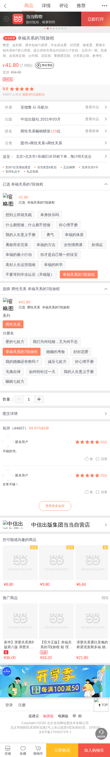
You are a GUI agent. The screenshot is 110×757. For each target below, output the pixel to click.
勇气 (50, 235)
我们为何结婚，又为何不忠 (55, 341)
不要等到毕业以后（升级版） (30, 274)
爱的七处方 (15, 341)
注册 (22, 705)
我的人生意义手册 (21, 235)
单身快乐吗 (49, 215)
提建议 (34, 716)
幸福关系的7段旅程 (79, 274)
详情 (46, 5)
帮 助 (77, 716)
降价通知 (47, 65)
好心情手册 (68, 225)
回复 (104, 459)
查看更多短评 (55, 506)
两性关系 (13, 324)
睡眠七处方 (15, 381)
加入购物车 (94, 750)
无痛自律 (13, 371)
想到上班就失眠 (19, 215)
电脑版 (63, 716)
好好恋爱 (80, 352)
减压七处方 (57, 361)
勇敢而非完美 (17, 245)
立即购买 (62, 750)
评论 (63, 5)
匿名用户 (21, 442)
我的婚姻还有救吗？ (22, 361)
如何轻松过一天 (42, 371)
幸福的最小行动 (19, 254)
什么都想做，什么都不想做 (28, 225)
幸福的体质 (74, 235)
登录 (9, 705)
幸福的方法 (46, 245)
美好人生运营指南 (21, 265)
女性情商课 (73, 245)
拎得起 (97, 245)
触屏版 (48, 716)
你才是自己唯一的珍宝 (59, 254)
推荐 (81, 5)
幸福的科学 (53, 265)
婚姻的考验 (55, 352)
